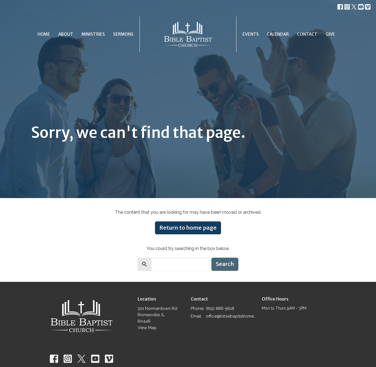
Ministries (93, 34)
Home (43, 34)
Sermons (123, 34)
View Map (147, 327)
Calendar (278, 34)
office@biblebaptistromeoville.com (231, 316)
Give (330, 34)
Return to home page (188, 227)
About (65, 34)
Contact (307, 34)
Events (251, 34)
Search (225, 263)
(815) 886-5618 (220, 308)
